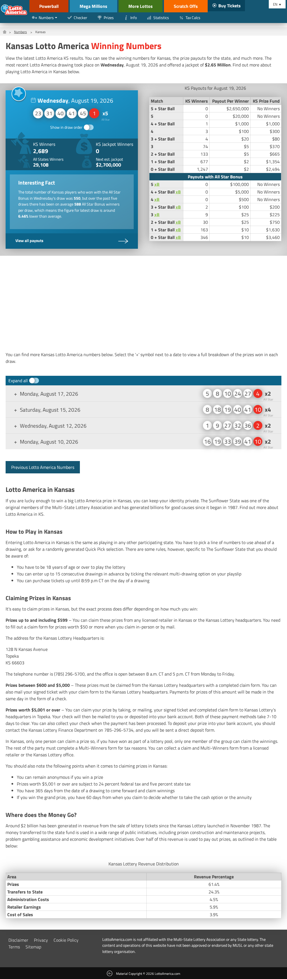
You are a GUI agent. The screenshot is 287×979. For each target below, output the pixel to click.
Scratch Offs (186, 6)
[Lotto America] (14, 10)
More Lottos (140, 6)
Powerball (49, 6)
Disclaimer (18, 940)
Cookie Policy (66, 940)
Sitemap (33, 946)
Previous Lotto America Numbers (42, 467)
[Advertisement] (143, 303)
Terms (14, 946)
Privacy (41, 940)
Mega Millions (93, 6)
